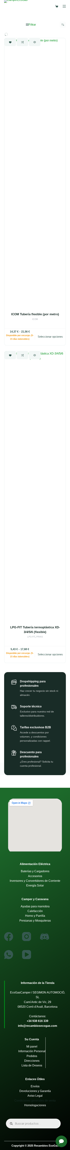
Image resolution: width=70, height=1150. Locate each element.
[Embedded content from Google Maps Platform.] (35, 825)
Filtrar (32, 24)
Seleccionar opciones (50, 336)
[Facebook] (8, 936)
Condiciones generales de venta (35, 1100)
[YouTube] (26, 954)
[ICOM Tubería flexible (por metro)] (34, 173)
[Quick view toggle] (34, 42)
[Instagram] (26, 936)
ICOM (35, 319)
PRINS (39, 637)
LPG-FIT (31, 637)
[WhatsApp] (8, 954)
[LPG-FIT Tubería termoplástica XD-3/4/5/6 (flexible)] (34, 486)
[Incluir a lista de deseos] (10, 42)
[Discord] (44, 936)
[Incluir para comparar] (22, 42)
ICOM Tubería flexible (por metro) (35, 314)
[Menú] (64, 6)
